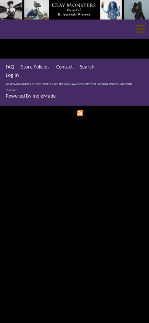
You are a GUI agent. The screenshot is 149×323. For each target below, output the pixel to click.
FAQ (10, 67)
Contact (64, 67)
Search (87, 67)
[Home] (74, 10)
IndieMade (44, 96)
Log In (12, 75)
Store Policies (35, 67)
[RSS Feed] (81, 113)
